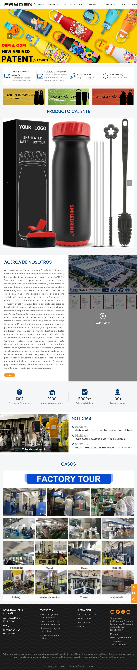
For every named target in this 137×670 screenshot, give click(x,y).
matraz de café (91, 657)
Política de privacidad (87, 614)
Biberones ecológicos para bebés (50, 630)
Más (9, 375)
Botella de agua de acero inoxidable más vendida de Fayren (104, 447)
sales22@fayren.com (120, 637)
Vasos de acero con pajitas (49, 637)
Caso (6, 625)
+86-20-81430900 (118, 644)
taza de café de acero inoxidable (66, 657)
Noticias (80, 626)
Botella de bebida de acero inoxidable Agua (50, 623)
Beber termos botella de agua (17, 654)
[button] (127, 36)
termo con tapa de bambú (45, 654)
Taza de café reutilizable (112, 657)
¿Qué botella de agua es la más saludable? (100, 438)
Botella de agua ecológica (94, 654)
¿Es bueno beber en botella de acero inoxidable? (103, 430)
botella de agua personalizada (34, 657)
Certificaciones (84, 618)
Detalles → (111, 185)
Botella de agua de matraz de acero (49, 616)
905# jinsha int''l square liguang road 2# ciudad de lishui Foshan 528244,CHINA (121, 625)
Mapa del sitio (83, 622)
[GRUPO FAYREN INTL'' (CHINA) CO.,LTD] (19, 4)
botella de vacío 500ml (70, 654)
